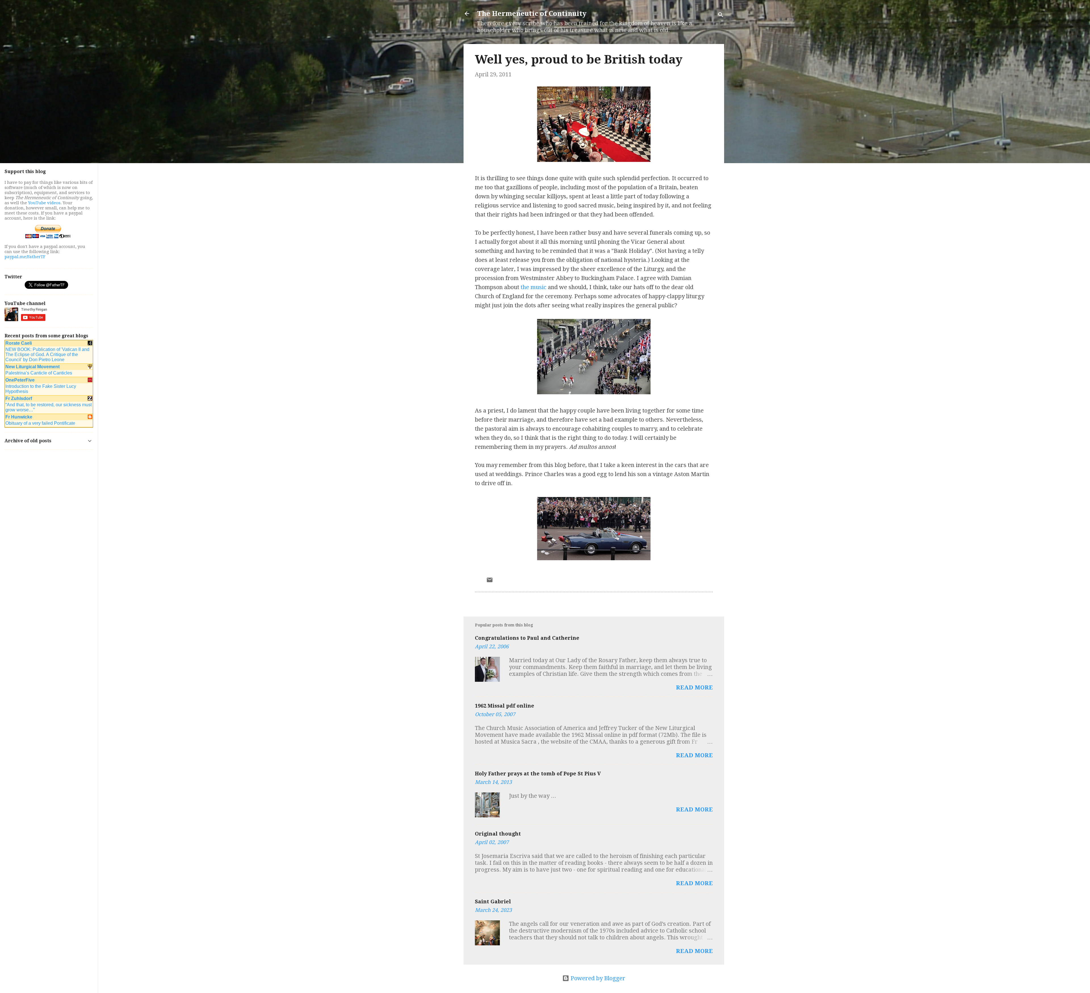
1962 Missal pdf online (504, 706)
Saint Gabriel (493, 901)
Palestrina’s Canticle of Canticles (38, 373)
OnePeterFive (20, 380)
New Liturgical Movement (32, 366)
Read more (694, 687)
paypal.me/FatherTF (25, 256)
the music (533, 287)
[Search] (720, 15)
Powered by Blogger (597, 978)
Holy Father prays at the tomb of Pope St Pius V (538, 774)
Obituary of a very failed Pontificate (40, 423)
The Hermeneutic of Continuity (531, 14)
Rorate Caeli (18, 343)
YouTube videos (44, 202)
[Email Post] (489, 581)
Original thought (498, 834)
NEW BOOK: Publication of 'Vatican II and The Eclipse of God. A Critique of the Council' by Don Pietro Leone (47, 354)
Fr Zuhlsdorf (18, 398)
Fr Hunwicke (18, 417)
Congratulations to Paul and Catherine (527, 638)
